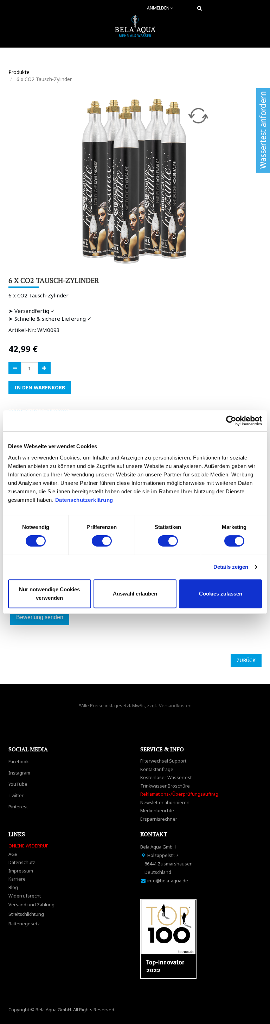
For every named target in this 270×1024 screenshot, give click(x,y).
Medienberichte (157, 810)
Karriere (17, 879)
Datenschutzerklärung (85, 500)
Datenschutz (21, 862)
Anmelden (159, 8)
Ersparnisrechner (158, 819)
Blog (13, 887)
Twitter (16, 795)
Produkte (19, 72)
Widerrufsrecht (24, 896)
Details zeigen (230, 567)
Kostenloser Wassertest (166, 777)
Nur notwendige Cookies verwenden (49, 593)
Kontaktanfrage (156, 769)
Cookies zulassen (220, 594)
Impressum (20, 871)
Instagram (19, 773)
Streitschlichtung (26, 914)
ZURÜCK (246, 660)
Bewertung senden (39, 617)
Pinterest (18, 806)
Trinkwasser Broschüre (165, 786)
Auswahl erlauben (135, 594)
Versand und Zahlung (31, 904)
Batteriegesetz (24, 923)
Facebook (18, 761)
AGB (13, 854)
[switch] (102, 541)
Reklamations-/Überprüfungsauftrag (179, 794)
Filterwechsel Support (163, 761)
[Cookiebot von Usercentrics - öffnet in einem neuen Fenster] (231, 420)
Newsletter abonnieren (164, 802)
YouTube (17, 784)
